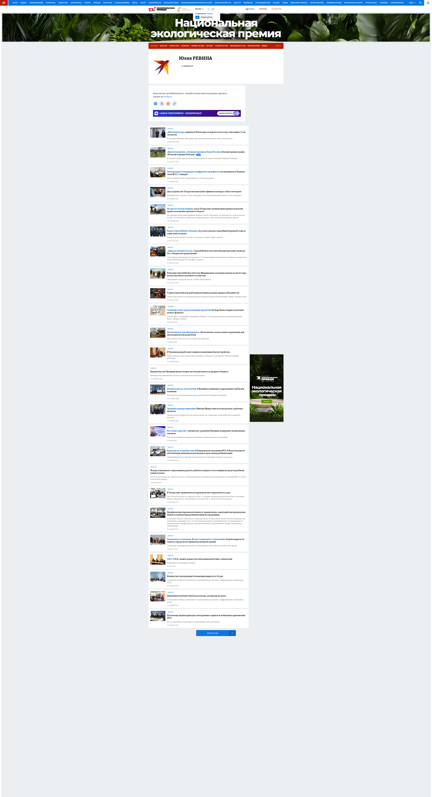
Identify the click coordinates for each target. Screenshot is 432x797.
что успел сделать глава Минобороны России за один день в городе (206, 232)
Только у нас (174, 46)
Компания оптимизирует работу (181, 563)
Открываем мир (262, 3)
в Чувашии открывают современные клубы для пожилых (205, 390)
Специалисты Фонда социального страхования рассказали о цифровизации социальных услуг (205, 581)
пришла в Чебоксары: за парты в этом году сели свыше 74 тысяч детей (206, 133)
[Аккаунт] (428, 3)
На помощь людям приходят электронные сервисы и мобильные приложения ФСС (206, 616)
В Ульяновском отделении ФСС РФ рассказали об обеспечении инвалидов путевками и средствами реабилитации (206, 451)
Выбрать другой (206, 17)
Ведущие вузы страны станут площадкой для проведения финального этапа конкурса (204, 195)
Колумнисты (155, 3)
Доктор (237, 3)
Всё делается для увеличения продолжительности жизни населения (196, 395)
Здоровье (107, 3)
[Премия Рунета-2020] (183, 9)
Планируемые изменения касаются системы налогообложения (177, 375)
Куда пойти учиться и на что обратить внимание (188, 338)
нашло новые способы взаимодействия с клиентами (199, 559)
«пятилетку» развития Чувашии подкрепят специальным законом (206, 432)
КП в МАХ (209, 46)
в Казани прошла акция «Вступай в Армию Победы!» (206, 153)
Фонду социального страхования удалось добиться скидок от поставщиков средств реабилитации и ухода (197, 471)
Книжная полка (334, 3)
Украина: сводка (197, 46)
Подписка (276, 9)
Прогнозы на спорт (353, 3)
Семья (285, 3)
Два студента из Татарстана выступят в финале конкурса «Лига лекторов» (204, 191)
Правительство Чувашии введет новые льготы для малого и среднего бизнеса (189, 371)
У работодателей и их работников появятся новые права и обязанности (203, 293)
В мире (87, 3)
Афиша (264, 46)
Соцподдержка (122, 3)
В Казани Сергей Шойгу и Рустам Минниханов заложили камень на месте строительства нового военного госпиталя (207, 274)
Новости (163, 46)
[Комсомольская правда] (161, 9)
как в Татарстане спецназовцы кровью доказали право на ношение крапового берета (205, 210)
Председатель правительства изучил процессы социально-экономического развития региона (203, 416)
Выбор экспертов (223, 3)
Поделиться (188, 66)
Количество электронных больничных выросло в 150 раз (195, 576)
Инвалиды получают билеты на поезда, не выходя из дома (196, 596)
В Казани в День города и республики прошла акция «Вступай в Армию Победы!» (202, 158)
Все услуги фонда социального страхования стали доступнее (193, 622)
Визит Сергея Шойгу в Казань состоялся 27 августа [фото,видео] (195, 237)
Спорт (143, 3)
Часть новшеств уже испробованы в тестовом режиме (190, 178)
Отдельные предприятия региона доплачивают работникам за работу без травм (202, 545)
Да (197, 17)
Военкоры (185, 46)
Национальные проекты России (196, 3)
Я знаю (276, 3)
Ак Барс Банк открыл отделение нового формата (205, 311)
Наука (134, 3)
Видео (23, 3)
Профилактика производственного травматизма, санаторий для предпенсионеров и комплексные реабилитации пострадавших (206, 513)
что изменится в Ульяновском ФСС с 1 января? (206, 173)
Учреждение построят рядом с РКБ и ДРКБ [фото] (189, 279)
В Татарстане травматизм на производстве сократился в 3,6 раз (198, 492)
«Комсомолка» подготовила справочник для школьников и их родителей (205, 333)
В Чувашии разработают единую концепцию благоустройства (198, 352)
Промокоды (371, 3)
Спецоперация (36, 3)
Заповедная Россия (238, 46)
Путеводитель (317, 3)
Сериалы (383, 3)
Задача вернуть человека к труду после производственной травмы (206, 540)
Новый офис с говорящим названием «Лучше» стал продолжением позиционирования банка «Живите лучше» (204, 317)
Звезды (96, 3)
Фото (15, 3)
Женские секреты (299, 3)
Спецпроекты (396, 3)
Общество (63, 3)
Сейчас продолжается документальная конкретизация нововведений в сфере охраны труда (207, 296)
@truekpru (166, 96)
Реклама (263, 9)
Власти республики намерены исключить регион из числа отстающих (197, 437)
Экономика (76, 3)
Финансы (248, 3)
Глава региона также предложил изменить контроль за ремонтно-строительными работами (203, 357)
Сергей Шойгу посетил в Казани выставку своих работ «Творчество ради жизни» (206, 252)
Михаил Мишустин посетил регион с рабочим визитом (205, 410)
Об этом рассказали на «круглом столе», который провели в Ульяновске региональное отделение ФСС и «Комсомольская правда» (198, 478)
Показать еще (212, 633)
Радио (252, 9)
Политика (50, 3)
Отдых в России (221, 46)
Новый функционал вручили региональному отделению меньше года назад (199, 457)
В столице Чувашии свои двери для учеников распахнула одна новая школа (200, 138)
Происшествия (171, 3)
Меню (4, 3)
